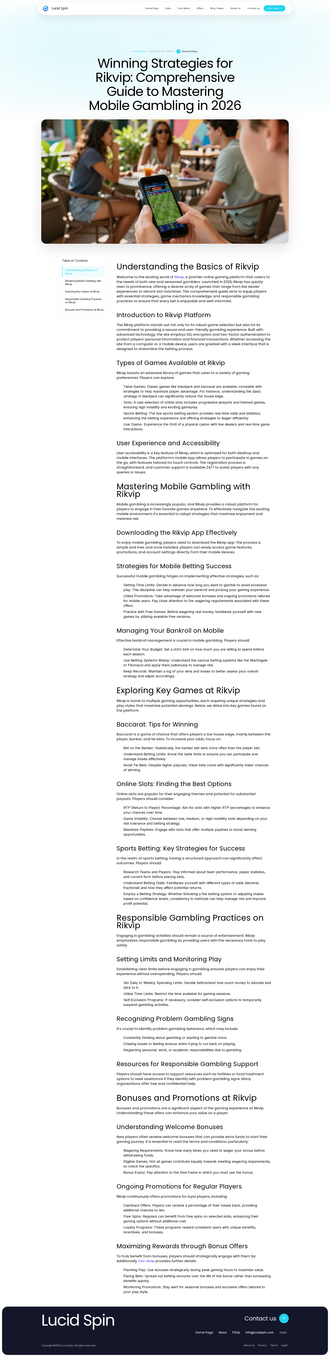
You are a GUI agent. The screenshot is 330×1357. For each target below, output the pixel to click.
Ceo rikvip (146, 1261)
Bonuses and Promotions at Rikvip (84, 309)
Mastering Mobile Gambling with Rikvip (83, 282)
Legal (284, 1345)
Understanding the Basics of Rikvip (81, 272)
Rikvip (179, 277)
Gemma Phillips (189, 51)
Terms (274, 1345)
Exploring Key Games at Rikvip (82, 291)
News (223, 1332)
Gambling (139, 51)
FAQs (236, 1332)
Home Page (204, 1332)
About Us (249, 1345)
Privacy (262, 1345)
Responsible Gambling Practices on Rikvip (83, 301)
